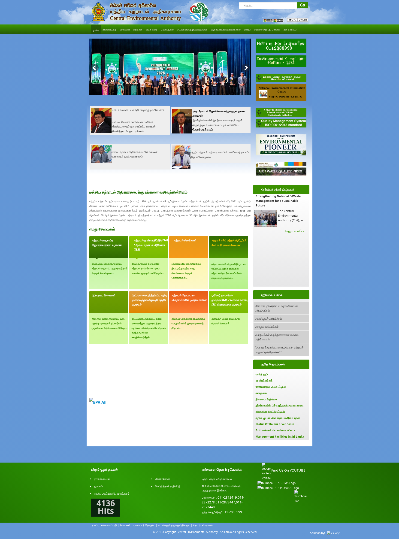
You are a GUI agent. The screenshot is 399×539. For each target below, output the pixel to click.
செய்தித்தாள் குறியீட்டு (168, 486)
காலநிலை (261, 393)
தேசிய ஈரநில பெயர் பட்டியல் (271, 387)
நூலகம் (98, 486)
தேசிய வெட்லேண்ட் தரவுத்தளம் (112, 494)
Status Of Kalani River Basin (275, 424)
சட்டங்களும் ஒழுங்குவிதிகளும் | (175, 525)
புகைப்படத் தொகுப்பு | (145, 525)
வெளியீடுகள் (162, 479)
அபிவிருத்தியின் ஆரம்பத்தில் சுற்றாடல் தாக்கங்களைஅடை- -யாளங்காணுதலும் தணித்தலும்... (148, 268)
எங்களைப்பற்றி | (110, 525)
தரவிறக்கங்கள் (264, 380)
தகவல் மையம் (102, 479)
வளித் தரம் (262, 374)
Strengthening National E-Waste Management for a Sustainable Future (278, 200)
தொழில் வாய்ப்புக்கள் (267, 326)
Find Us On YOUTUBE (288, 470)
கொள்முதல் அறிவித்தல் (268, 318)
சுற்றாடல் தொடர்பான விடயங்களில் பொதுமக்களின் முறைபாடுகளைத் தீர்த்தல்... (188, 323)
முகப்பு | (96, 525)
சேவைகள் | (126, 525)
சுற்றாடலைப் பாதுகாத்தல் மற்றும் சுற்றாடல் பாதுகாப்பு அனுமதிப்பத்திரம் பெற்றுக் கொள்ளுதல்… (109, 268)
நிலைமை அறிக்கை (266, 399)
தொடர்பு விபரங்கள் (203, 525)
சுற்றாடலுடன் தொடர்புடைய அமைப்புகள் (278, 418)
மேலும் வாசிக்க (294, 231)
